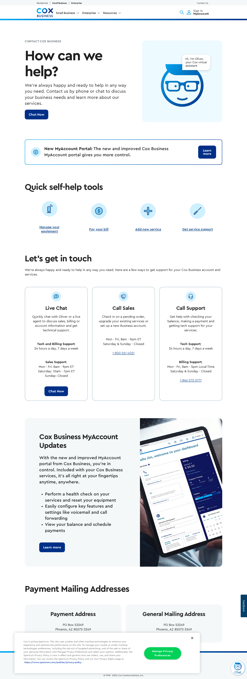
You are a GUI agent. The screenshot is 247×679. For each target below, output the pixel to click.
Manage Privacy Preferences (162, 653)
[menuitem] (67, 14)
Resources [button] (110, 13)
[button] (182, 12)
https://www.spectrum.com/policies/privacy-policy (52, 662)
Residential (42, 3)
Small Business (59, 3)
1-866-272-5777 (191, 380)
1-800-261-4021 (123, 353)
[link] (207, 152)
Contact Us (202, 3)
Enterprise (76, 3)
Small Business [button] (65, 13)
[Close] (192, 638)
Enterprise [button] (89, 13)
